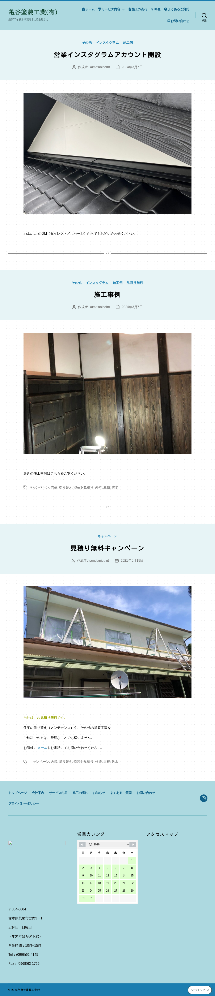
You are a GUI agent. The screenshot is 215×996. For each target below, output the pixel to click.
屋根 (106, 487)
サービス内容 (111, 9)
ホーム (90, 9)
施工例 (128, 42)
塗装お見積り (83, 487)
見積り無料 (135, 282)
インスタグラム (107, 42)
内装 (54, 487)
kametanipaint (99, 67)
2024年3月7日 (132, 67)
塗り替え (65, 487)
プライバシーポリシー (23, 803)
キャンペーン (39, 487)
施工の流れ (139, 9)
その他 (87, 42)
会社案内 (38, 792)
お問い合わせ (180, 21)
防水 (114, 487)
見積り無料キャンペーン (107, 548)
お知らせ (99, 792)
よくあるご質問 (178, 9)
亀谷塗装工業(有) (31, 989)
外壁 (98, 487)
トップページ (17, 792)
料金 (157, 9)
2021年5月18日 (132, 560)
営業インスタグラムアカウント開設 (107, 55)
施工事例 (107, 295)
